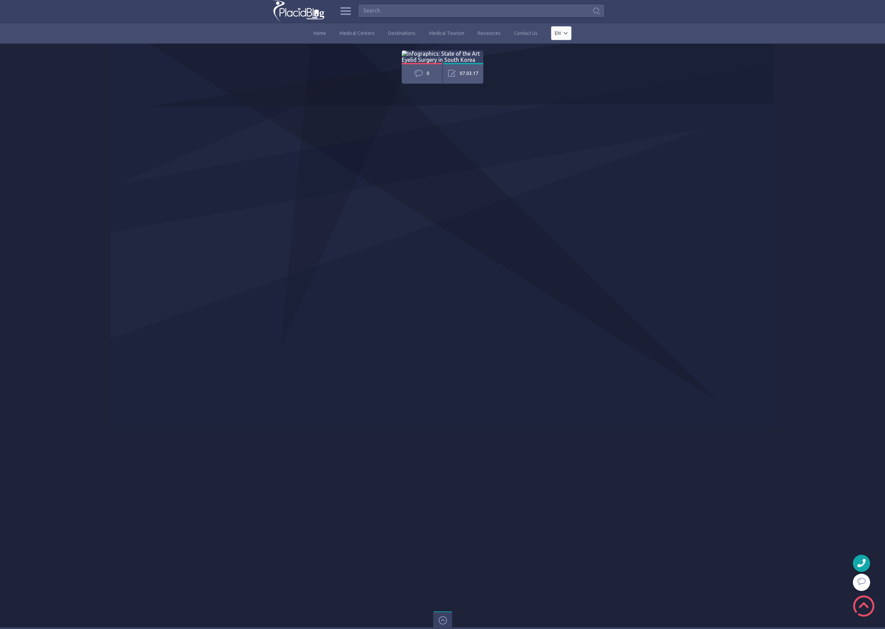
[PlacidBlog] (298, 11)
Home (320, 33)
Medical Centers (357, 33)
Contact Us (526, 33)
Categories (345, 11)
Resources (489, 33)
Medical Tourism (446, 33)
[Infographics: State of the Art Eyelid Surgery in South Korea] (442, 53)
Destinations (402, 33)
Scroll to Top (864, 606)
